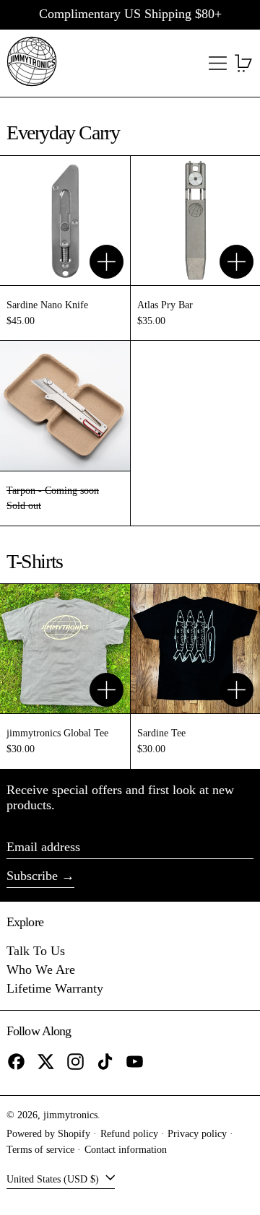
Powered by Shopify (48, 1133)
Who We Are (40, 969)
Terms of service (40, 1149)
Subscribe (32, 875)
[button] (244, 63)
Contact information (125, 1149)
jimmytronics (70, 1114)
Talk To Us (35, 951)
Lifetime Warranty (54, 988)
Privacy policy (197, 1133)
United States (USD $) (54, 1178)
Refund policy (129, 1133)
